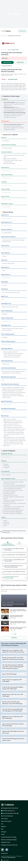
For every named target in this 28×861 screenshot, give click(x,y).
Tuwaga (3, 602)
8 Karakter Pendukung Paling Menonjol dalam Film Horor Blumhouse (16, 616)
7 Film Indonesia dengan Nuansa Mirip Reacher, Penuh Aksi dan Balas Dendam (18, 610)
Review (3, 49)
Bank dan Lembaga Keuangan (9, 839)
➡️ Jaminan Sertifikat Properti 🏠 (9, 813)
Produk (5, 35)
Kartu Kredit (4, 818)
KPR (5, 49)
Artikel (2, 834)
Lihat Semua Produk (12, 79)
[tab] (8, 543)
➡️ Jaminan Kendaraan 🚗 (8, 810)
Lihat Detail (4, 58)
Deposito (3, 826)
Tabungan (3, 831)
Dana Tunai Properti (6, 821)
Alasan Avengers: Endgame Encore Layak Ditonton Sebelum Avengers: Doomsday (18, 622)
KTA (2, 824)
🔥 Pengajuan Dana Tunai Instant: (9, 808)
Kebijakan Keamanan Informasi (9, 845)
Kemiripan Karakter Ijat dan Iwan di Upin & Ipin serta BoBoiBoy (18, 628)
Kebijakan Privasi (5, 842)
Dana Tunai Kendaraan (7, 816)
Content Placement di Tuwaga (8, 837)
